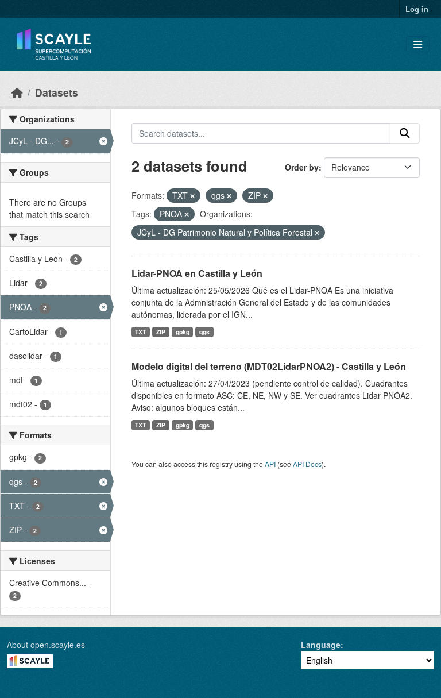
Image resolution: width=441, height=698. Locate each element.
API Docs (307, 464)
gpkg (182, 331)
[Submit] (405, 133)
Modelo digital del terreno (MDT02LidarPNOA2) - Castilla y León (268, 366)
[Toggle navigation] (418, 44)
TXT (140, 331)
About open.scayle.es (46, 644)
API (270, 464)
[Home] (17, 92)
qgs (204, 331)
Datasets (56, 92)
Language (321, 644)
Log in (416, 8)
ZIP (160, 331)
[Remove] (192, 195)
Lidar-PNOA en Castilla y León (196, 273)
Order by (302, 167)
